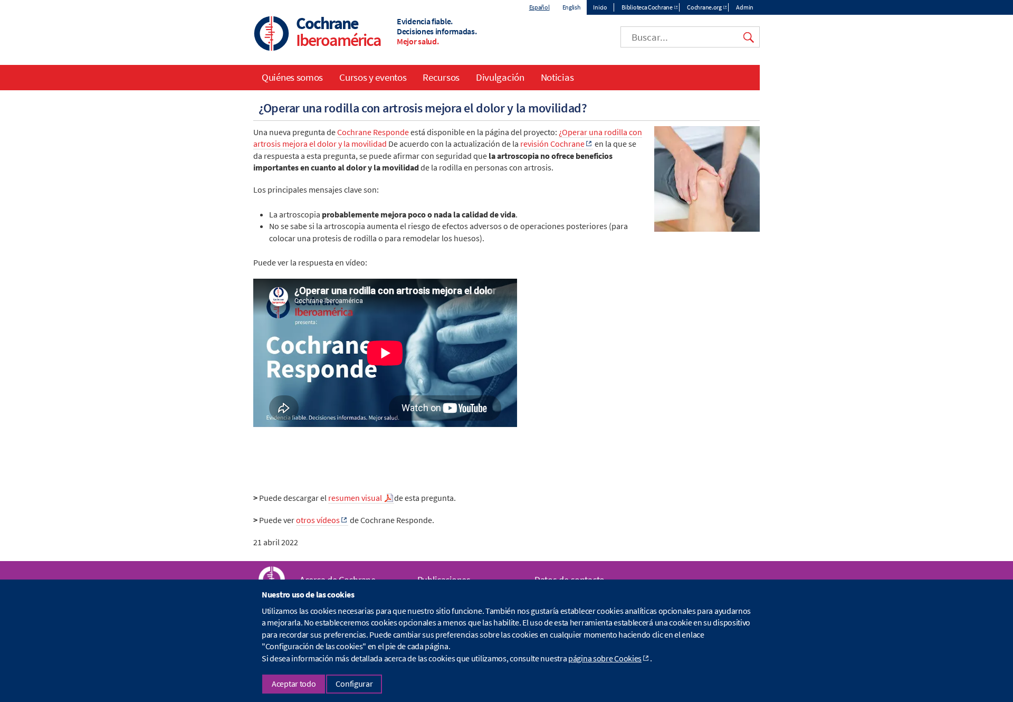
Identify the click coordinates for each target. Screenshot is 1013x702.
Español (539, 7)
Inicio (600, 7)
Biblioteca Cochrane (647, 7)
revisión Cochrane (552, 143)
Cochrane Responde (373, 132)
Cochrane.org (704, 7)
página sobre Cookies (605, 658)
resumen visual (356, 497)
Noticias (557, 77)
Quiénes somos (292, 77)
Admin (744, 7)
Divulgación (500, 77)
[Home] (271, 34)
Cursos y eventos (372, 77)
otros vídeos (318, 520)
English (571, 7)
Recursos (441, 77)
